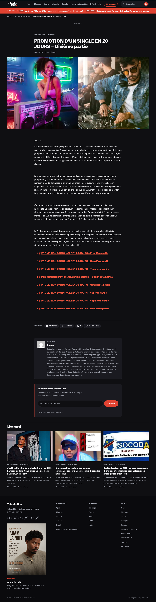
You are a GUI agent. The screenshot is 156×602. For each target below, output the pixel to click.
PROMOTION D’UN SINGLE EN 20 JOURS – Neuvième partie (75, 308)
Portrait (92, 512)
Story (91, 521)
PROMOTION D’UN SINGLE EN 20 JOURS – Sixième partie (74, 292)
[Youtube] (26, 518)
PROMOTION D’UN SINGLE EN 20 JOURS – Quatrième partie (77, 276)
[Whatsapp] (37, 518)
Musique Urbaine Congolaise (67, 529)
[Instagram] (15, 518)
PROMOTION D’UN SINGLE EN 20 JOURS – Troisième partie (75, 269)
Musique (37, 4)
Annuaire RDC (126, 538)
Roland (50, 345)
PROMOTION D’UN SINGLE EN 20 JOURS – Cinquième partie (75, 284)
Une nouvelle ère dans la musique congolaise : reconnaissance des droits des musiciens (77, 471)
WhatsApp (53, 326)
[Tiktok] (31, 518)
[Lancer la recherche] (146, 4)
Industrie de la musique (23, 16)
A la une (59, 521)
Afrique (59, 516)
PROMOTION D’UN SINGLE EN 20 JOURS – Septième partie (75, 300)
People (58, 525)
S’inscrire (111, 403)
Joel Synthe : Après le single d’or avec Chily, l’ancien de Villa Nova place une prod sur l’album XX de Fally (29, 471)
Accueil (9, 16)
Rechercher (125, 547)
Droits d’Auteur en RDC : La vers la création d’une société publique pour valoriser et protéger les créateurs (125, 471)
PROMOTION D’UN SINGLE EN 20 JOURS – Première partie (74, 253)
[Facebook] (9, 518)
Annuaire (112, 4)
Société (65, 4)
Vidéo (91, 525)
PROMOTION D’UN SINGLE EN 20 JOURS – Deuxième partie (75, 261)
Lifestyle (55, 4)
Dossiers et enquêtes (79, 4)
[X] (20, 518)
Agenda (124, 542)
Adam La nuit (14, 582)
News (29, 4)
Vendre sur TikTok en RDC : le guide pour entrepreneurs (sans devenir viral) (51, 11)
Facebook (68, 326)
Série (90, 516)
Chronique (93, 508)
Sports (46, 4)
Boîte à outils (95, 4)
